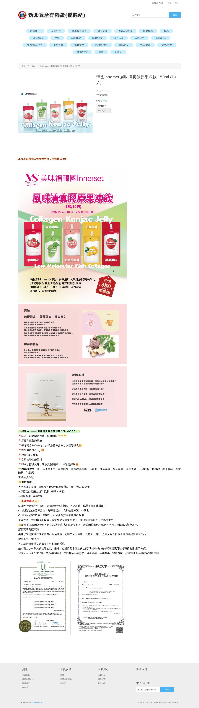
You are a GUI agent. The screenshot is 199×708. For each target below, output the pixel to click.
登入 (177, 3)
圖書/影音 (123, 45)
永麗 (105, 101)
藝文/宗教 (167, 45)
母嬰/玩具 (160, 38)
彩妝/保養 (97, 38)
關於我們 (26, 683)
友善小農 (56, 31)
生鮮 (57, 38)
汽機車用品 (101, 45)
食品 (166, 31)
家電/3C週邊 (125, 31)
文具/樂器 (145, 45)
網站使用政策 (28, 679)
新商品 (118, 52)
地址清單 (102, 683)
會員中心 (102, 675)
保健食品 (148, 31)
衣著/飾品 (76, 38)
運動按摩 (79, 45)
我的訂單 (102, 679)
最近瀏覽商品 (66, 679)
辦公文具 (102, 31)
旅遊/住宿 (82, 52)
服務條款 (26, 675)
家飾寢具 (58, 45)
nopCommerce (36, 702)
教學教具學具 (79, 31)
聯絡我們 (26, 687)
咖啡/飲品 (38, 38)
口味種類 (101, 106)
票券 (101, 52)
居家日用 (139, 38)
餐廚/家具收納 (34, 45)
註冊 (169, 3)
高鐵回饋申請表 (157, 3)
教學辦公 (35, 31)
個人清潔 (118, 38)
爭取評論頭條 (102, 95)
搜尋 (62, 675)
